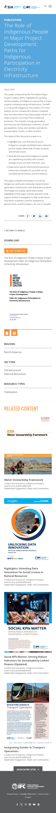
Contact (28, 797)
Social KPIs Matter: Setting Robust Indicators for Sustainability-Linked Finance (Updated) (26, 660)
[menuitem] (43, 6)
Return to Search (15, 230)
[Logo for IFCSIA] (22, 7)
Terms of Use (43, 794)
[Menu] (50, 6)
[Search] (43, 6)
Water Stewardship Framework (23, 480)
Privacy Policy (12, 794)
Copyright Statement (28, 794)
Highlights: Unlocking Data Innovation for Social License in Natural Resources (23, 572)
